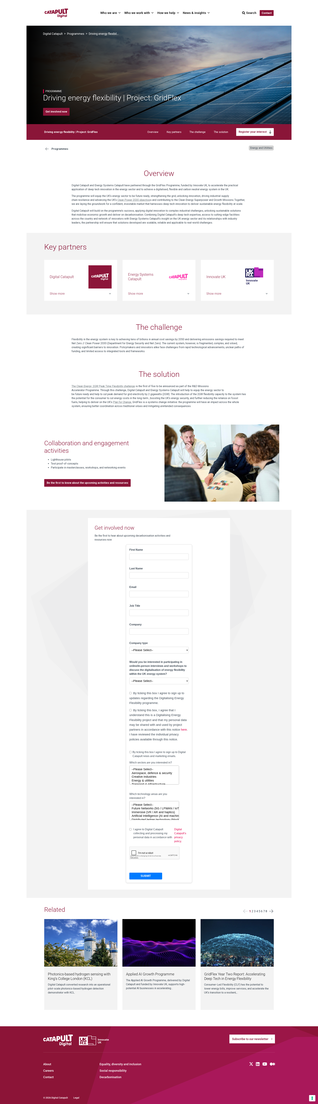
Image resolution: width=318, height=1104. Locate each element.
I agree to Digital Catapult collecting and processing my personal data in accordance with (159, 835)
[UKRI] (94, 1040)
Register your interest (253, 131)
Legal (76, 1097)
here (184, 729)
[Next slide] (271, 911)
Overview (152, 132)
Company (135, 624)
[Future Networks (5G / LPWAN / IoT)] (154, 809)
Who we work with (137, 13)
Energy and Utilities (261, 147)
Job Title (134, 605)
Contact (48, 1077)
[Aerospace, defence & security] (154, 773)
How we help (166, 13)
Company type (138, 643)
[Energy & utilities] (154, 781)
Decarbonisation (110, 1077)
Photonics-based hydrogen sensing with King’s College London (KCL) (79, 976)
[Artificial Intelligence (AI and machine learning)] (154, 816)
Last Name (136, 568)
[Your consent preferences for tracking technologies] (312, 1098)
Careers (48, 1070)
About (47, 1064)
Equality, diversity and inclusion (120, 1064)
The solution (221, 132)
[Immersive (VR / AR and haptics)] (154, 812)
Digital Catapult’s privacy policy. (180, 835)
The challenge (197, 132)
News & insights (194, 13)
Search (251, 13)
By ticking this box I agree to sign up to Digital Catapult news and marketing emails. (159, 754)
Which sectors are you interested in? (150, 762)
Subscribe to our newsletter (250, 1039)
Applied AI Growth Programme (150, 974)
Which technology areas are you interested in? (148, 796)
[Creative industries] (154, 777)
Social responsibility (113, 1070)
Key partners (174, 132)
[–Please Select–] (154, 769)
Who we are (108, 13)
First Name (136, 549)
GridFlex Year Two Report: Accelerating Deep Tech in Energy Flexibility (234, 976)
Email (132, 587)
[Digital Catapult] (58, 1040)
